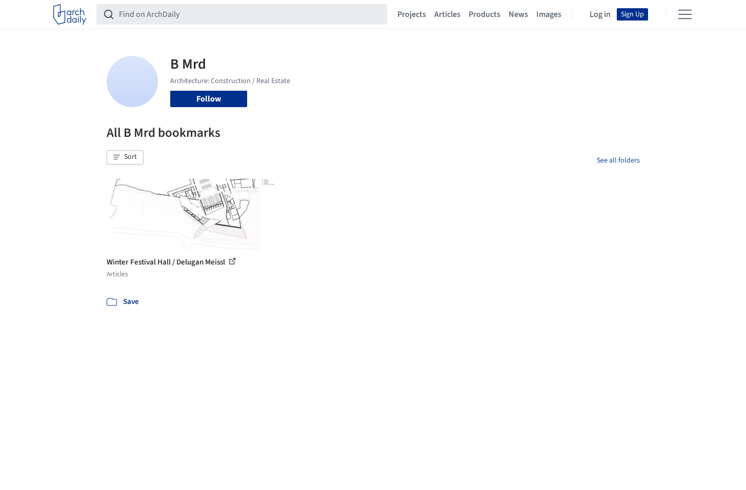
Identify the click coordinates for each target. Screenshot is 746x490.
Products (484, 14)
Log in (600, 14)
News (518, 14)
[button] (125, 157)
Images (548, 14)
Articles (447, 14)
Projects (411, 14)
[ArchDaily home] (69, 14)
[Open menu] (685, 14)
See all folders (618, 160)
